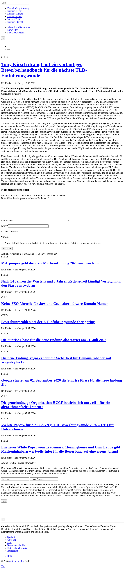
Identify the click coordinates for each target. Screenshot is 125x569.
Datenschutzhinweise (17, 548)
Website (5, 237)
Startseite (11, 537)
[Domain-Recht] (1, 41)
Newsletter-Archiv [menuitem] (16, 32)
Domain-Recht (14, 11)
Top (3, 566)
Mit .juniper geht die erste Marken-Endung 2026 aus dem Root (50, 263)
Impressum (12, 550)
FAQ (9, 542)
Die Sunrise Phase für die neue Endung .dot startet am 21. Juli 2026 (53, 340)
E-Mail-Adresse (9, 231)
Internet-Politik (14, 19)
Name (4, 226)
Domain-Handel (15, 13)
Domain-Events (14, 16)
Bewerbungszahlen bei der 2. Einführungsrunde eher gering (48, 322)
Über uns (11, 539)
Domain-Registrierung (18, 8)
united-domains (16, 561)
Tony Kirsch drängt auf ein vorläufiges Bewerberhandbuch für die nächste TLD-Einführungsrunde (44, 70)
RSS (9, 556)
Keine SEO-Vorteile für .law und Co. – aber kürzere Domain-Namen (54, 304)
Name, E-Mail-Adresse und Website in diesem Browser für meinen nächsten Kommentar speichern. (53, 243)
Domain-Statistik (15, 22)
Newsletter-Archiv (16, 545)
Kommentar (7, 220)
